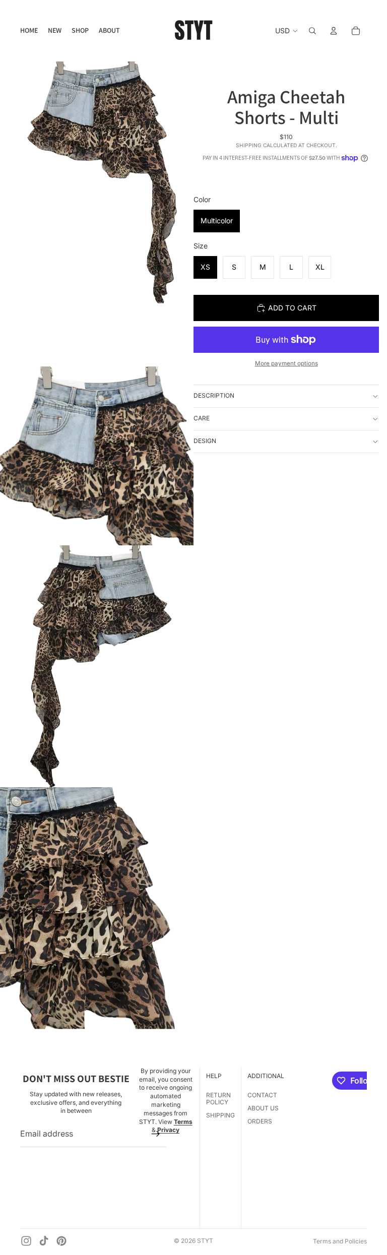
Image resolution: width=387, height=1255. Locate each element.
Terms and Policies (340, 1241)
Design (205, 441)
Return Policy (218, 1098)
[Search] (312, 31)
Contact (262, 1095)
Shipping (220, 1115)
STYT (205, 1240)
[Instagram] (26, 1241)
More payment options (286, 363)
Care (202, 418)
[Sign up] (155, 1134)
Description (214, 395)
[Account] (333, 31)
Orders (259, 1121)
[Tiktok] (44, 1241)
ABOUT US (263, 1108)
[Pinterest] (61, 1241)
